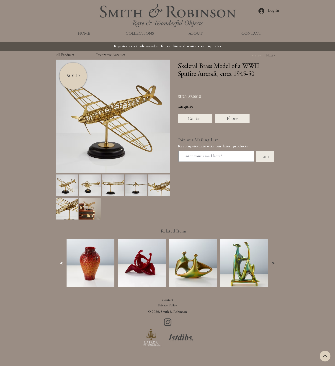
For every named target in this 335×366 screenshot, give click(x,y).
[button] (113, 116)
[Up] (325, 356)
